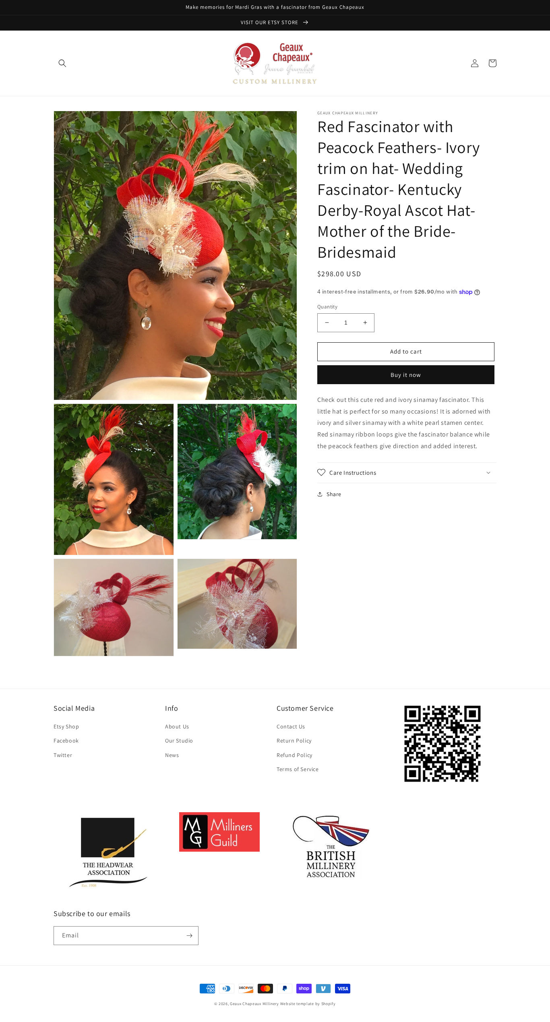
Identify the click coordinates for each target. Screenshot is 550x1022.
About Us (177, 726)
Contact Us (291, 726)
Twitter (63, 755)
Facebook (66, 740)
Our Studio (179, 740)
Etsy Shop (66, 726)
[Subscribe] (189, 935)
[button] (62, 63)
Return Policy (294, 740)
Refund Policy (294, 755)
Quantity (327, 306)
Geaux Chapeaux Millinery (254, 1003)
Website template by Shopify (308, 1003)
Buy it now (406, 374)
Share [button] (334, 493)
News (172, 755)
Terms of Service (298, 769)
